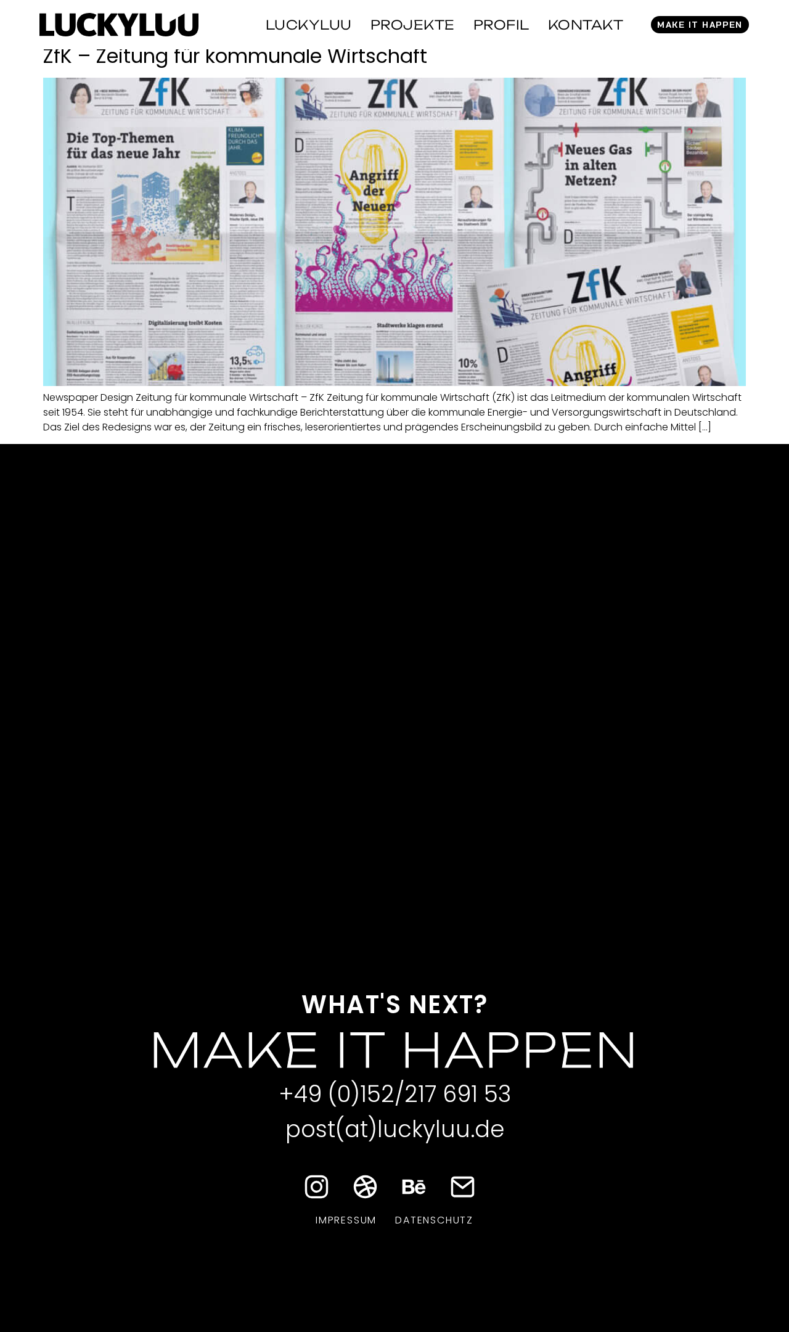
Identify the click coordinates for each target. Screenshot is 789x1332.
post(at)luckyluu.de (394, 1129)
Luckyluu (309, 25)
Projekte (412, 25)
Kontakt (586, 25)
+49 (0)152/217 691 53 (395, 1094)
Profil (501, 25)
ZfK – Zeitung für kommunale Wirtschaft (235, 56)
